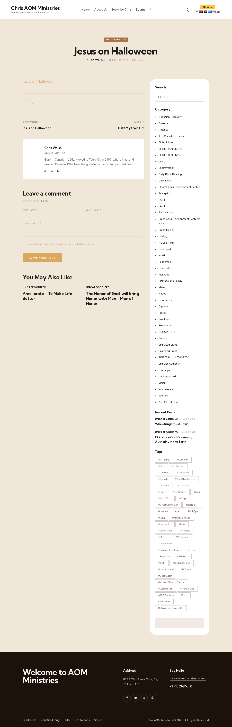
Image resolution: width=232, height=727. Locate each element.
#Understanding (181, 563)
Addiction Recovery (170, 117)
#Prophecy (164, 556)
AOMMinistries (166, 595)
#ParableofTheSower (169, 550)
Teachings (164, 370)
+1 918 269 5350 (181, 686)
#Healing (190, 504)
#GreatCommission (168, 504)
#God (197, 492)
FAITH (162, 200)
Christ (184, 595)
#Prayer (192, 550)
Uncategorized (116, 40)
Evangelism (165, 193)
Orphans (163, 306)
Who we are (165, 389)
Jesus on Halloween (39, 81)
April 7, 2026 (188, 419)
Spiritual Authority (169, 364)
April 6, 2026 (188, 432)
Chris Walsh (52, 148)
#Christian (163, 472)
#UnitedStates (166, 569)
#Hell (178, 511)
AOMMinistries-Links (171, 136)
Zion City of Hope (168, 402)
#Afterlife (163, 459)
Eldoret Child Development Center (179, 187)
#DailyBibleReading (185, 479)
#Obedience (165, 543)
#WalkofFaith (165, 588)
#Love (182, 524)
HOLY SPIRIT (166, 243)
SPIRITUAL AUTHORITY (173, 357)
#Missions (163, 537)
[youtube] (45, 171)
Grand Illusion (166, 230)
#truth (161, 563)
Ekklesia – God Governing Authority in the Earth (173, 439)
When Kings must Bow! (171, 424)
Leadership (165, 262)
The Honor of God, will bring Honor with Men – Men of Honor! (112, 298)
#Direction (163, 485)
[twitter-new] (135, 698)
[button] (28, 102)
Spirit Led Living (168, 345)
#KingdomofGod (181, 517)
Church (162, 161)
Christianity (164, 601)
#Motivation (182, 537)
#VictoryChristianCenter (171, 582)
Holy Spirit (164, 249)
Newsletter (165, 300)
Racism (162, 338)
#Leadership (164, 524)
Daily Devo (165, 180)
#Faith (161, 492)
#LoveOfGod (165, 530)
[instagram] (152, 698)
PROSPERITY (166, 332)
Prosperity (164, 325)
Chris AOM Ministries (160, 720)
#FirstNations (179, 492)
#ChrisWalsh (182, 472)
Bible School (165, 142)
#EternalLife (183, 485)
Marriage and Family (170, 281)
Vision (162, 383)
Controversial (166, 168)
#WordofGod (187, 588)
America (163, 123)
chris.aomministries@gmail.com (188, 678)
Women (163, 396)
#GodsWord (164, 498)
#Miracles (185, 530)
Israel (161, 255)
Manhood (164, 275)
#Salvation (182, 556)
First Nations (166, 212)
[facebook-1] (127, 698)
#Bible (161, 466)
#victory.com (165, 575)
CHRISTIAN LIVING (170, 149)
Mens (161, 287)
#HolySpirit (194, 511)
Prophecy (164, 319)
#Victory (186, 569)
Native (162, 294)
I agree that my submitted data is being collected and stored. (60, 244)
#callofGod (178, 466)
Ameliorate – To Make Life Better (47, 296)
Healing (163, 236)
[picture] (51, 171)
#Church (163, 479)
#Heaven (163, 511)
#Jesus (161, 517)
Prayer (162, 313)
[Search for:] (179, 97)
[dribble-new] (144, 698)
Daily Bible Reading (170, 174)
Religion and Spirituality (170, 608)
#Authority (182, 459)
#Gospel (183, 498)
